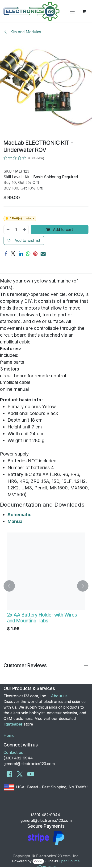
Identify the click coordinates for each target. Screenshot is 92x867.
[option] (46, 586)
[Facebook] (5, 253)
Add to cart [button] (62, 229)
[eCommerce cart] (83, 11)
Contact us (13, 752)
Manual (16, 521)
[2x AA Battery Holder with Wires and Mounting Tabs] (46, 571)
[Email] (43, 253)
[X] (13, 253)
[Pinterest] (35, 253)
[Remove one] (8, 229)
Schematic (20, 514)
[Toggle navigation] (72, 11)
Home (9, 735)
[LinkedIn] (21, 253)
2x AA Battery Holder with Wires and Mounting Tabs (42, 618)
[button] (9, 586)
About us (59, 696)
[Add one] (25, 229)
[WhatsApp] (28, 253)
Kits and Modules (25, 31)
